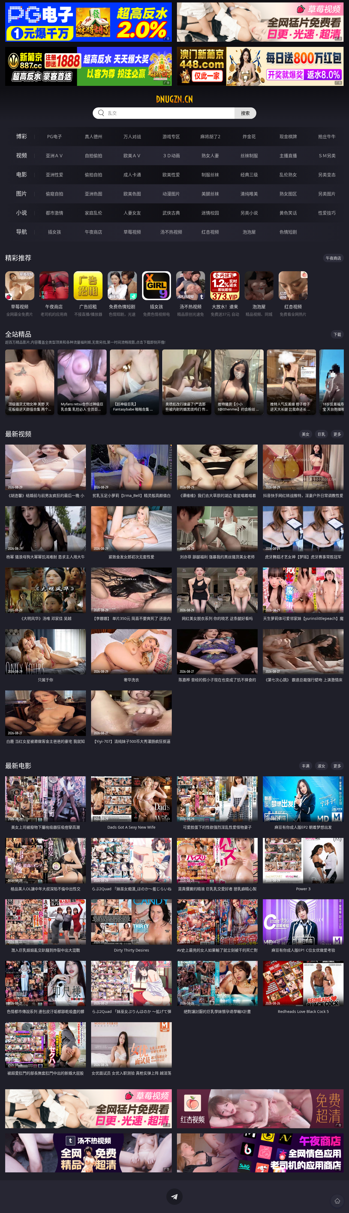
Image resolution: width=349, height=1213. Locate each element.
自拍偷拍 (93, 156)
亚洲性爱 (54, 175)
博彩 (21, 136)
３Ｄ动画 (171, 156)
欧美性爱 (171, 175)
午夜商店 (93, 232)
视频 (21, 155)
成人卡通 (132, 175)
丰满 (305, 765)
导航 (21, 232)
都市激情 (54, 213)
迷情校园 (210, 213)
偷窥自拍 (54, 194)
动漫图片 (171, 194)
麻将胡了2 (210, 137)
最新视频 (18, 433)
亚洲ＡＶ (54, 156)
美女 (305, 434)
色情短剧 (288, 232)
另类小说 (249, 213)
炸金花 (249, 137)
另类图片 (327, 194)
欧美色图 (132, 194)
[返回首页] (337, 1201)
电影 (21, 174)
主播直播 (288, 156)
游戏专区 (171, 137)
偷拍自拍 (93, 175)
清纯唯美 (249, 194)
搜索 (245, 113)
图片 (21, 193)
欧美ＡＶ (132, 156)
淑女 (321, 765)
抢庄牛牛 (327, 137)
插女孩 (54, 232)
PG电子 (54, 137)
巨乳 (321, 434)
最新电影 (18, 765)
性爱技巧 (327, 213)
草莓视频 (132, 232)
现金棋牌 (288, 137)
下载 (337, 334)
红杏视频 (210, 232)
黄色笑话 (288, 213)
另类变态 (327, 175)
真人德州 (93, 137)
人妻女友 (132, 213)
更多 (337, 434)
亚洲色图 (93, 194)
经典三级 (249, 175)
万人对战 (132, 137)
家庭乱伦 (93, 213)
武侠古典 (171, 213)
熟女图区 (288, 194)
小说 (21, 212)
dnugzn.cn (174, 99)
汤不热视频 (171, 232)
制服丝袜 (210, 175)
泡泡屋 (249, 232)
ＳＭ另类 (327, 156)
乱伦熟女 (288, 175)
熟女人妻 (210, 156)
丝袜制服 (249, 156)
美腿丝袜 (210, 194)
